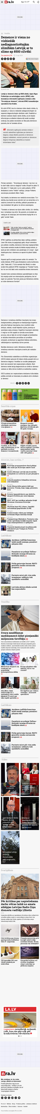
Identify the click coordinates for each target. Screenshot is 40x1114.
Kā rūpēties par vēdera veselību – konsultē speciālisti (29, 692)
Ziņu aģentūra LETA (6, 55)
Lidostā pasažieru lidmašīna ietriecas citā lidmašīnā (21, 481)
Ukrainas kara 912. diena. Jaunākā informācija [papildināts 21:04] (20, 507)
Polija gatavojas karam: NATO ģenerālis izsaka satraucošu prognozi (24, 565)
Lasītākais (6, 535)
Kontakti (25, 1106)
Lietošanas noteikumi (31, 1104)
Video (4, 759)
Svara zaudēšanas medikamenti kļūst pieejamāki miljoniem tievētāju (20, 635)
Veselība (7, 33)
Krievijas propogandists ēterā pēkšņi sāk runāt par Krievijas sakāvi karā (21, 466)
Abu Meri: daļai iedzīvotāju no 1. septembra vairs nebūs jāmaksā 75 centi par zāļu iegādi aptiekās (10, 694)
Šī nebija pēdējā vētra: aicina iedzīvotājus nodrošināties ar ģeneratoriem (22, 233)
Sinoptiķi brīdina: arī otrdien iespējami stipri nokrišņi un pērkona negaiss (29, 963)
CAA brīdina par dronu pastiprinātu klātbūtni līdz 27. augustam (10, 940)
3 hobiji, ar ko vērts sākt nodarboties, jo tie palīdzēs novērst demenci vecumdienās (10, 448)
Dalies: (12, 383)
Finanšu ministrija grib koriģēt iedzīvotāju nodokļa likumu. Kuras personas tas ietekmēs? (30, 941)
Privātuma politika (20, 1104)
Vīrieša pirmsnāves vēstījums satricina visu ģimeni (8, 425)
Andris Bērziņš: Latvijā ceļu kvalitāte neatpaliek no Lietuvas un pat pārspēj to (23, 473)
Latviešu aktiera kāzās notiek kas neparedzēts (24, 588)
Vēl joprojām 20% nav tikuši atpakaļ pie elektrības (9, 962)
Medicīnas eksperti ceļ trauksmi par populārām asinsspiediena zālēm (10, 669)
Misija (13, 1104)
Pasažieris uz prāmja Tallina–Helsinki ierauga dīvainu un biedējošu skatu (24, 554)
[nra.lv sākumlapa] (9, 2)
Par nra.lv (3, 1104)
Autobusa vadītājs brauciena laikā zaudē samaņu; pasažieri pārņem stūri (24, 542)
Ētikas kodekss (12, 1106)
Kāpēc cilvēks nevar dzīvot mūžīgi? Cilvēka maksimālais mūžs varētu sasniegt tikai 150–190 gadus (30, 449)
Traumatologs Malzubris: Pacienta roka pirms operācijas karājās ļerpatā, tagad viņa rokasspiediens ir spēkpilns (22, 521)
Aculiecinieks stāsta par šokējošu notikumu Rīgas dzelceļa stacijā (20, 514)
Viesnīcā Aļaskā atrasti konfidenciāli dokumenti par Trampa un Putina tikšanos (22, 529)
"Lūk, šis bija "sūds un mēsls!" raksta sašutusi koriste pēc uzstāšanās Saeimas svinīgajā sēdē (22, 229)
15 (20, 567)
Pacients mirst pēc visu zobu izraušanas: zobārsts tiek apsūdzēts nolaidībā (24, 577)
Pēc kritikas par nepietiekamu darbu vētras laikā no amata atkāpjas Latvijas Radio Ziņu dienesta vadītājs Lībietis (19, 906)
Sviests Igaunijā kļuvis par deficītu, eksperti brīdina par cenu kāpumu (21, 495)
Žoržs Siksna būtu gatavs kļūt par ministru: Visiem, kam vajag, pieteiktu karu (22, 488)
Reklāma (9, 1104)
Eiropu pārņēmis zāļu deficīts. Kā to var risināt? (29, 668)
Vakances (19, 1106)
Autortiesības (4, 1106)
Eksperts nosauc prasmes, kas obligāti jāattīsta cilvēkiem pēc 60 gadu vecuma (29, 426)
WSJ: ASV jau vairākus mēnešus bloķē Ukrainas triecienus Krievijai (22, 501)
